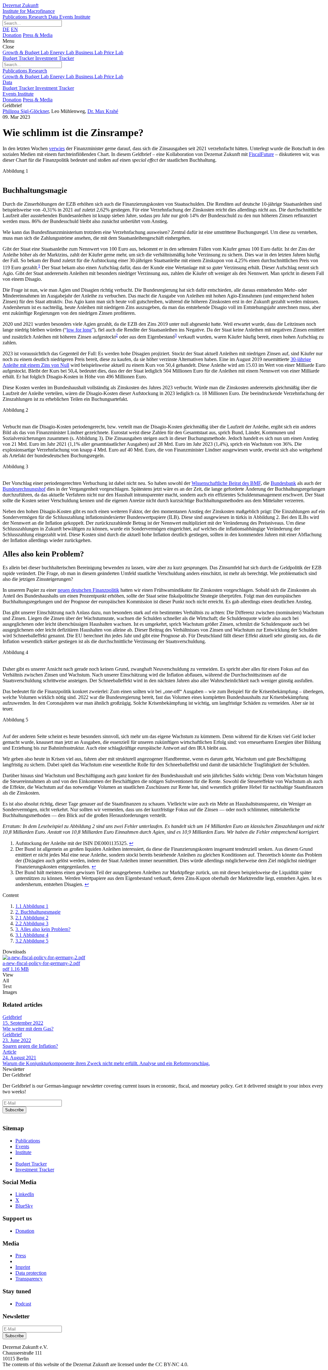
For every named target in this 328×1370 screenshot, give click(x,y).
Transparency (29, 1278)
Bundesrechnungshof (24, 489)
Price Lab (113, 52)
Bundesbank (283, 483)
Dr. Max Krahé (102, 111)
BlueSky (24, 1206)
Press (20, 1255)
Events (66, 17)
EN (14, 29)
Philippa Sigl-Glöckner (26, 111)
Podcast (23, 1303)
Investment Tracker (54, 58)
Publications (16, 17)
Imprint (22, 1267)
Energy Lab (62, 52)
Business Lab (89, 52)
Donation (12, 35)
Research (38, 17)
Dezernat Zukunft (29, 8)
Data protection (30, 1273)
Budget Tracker (19, 58)
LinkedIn (24, 1194)
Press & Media (38, 35)
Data (53, 17)
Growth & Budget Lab (26, 52)
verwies (57, 148)
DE (6, 29)
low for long (79, 329)
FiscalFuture (261, 154)
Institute (82, 17)
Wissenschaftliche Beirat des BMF (226, 483)
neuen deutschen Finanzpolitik (88, 590)
